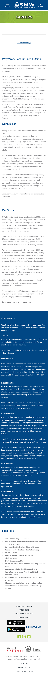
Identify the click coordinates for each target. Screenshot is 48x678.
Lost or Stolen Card (24, 613)
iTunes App (16, 622)
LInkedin (29, 637)
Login (40, 6)
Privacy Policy (24, 667)
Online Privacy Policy (24, 671)
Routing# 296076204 (24, 606)
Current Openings (24, 42)
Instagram (24, 637)
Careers (24, 664)
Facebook (19, 637)
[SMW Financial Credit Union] (24, 5)
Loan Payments (24, 617)
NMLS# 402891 (24, 610)
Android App (16, 629)
